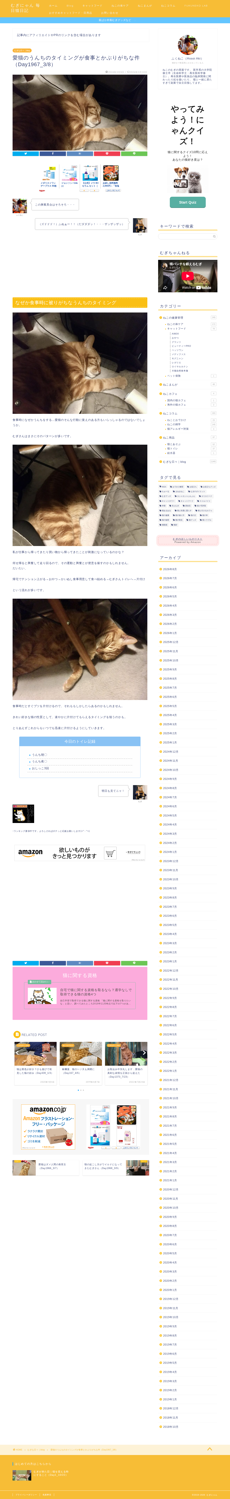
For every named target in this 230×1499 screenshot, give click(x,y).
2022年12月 (171, 970)
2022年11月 (170, 979)
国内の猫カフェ (190, 400)
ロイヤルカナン (180, 366)
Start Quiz (187, 202)
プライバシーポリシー (26, 1495)
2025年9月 (170, 669)
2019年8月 (170, 1335)
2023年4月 (170, 934)
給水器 (190, 453)
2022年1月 (170, 1070)
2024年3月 (170, 833)
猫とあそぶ (191, 444)
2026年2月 (170, 623)
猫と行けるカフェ (205, 511)
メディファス (179, 354)
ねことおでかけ (191, 420)
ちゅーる (165, 491)
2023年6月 (170, 915)
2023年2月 (170, 952)
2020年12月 (171, 1189)
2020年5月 (170, 1253)
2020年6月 (170, 1244)
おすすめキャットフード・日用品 (70, 12)
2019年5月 (170, 1362)
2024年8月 (170, 788)
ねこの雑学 (191, 424)
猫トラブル (206, 520)
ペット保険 (190, 376)
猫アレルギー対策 (190, 429)
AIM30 (175, 334)
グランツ (176, 342)
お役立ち (193, 487)
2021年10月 (171, 1098)
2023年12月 (171, 861)
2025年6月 (170, 696)
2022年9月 (170, 998)
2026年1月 (170, 633)
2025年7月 (170, 687)
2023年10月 (171, 879)
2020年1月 (170, 1289)
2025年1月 (170, 742)
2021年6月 (170, 1134)
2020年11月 (170, 1198)
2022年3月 (170, 1052)
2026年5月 (170, 596)
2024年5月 (170, 815)
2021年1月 (170, 1180)
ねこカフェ (188, 393)
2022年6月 (170, 1025)
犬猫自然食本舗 (180, 370)
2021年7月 (170, 1125)
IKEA (164, 487)
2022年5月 (170, 1034)
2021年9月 (170, 1107)
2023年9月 (170, 888)
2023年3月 (170, 943)
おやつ (175, 338)
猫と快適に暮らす (184, 511)
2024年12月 (171, 751)
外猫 (163, 506)
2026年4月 (170, 605)
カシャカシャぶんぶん (186, 496)
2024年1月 (170, 851)
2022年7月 (170, 1016)
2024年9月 (170, 778)
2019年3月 (170, 1381)
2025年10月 (171, 660)
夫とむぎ (175, 506)
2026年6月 (170, 587)
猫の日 (193, 515)
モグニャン (177, 358)
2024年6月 (170, 806)
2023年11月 (170, 870)
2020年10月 (171, 1207)
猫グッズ (192, 520)
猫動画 (164, 525)
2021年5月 (170, 1143)
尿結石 (188, 506)
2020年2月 (170, 1280)
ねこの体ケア (120, 5)
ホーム (53, 5)
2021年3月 (170, 1162)
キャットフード (92, 5)
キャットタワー (168, 501)
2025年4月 (170, 715)
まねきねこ (179, 491)
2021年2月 (170, 1171)
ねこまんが (145, 5)
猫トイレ (191, 448)
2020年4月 (170, 1262)
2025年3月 (170, 724)
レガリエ (176, 362)
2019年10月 (171, 1317)
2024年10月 (171, 769)
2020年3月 (170, 1271)
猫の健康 (165, 515)
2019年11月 (170, 1308)
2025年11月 (170, 651)
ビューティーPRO (181, 346)
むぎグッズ (166, 496)
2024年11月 (170, 760)
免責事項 (47, 1495)
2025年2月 (170, 733)
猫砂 (175, 525)
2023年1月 (170, 961)
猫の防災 (179, 520)
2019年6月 (170, 1353)
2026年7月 (170, 578)
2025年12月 (171, 642)
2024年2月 (170, 842)
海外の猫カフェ (190, 404)
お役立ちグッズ (209, 487)
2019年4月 (170, 1371)
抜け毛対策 (201, 506)
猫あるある (166, 511)
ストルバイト (205, 501)
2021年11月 (170, 1089)
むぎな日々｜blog (22, 50)
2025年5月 (170, 706)
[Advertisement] (80, 264)
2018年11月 (170, 1417)
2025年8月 (170, 678)
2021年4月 (170, 1153)
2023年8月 (170, 897)
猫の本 (205, 515)
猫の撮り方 (179, 515)
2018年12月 (171, 1408)
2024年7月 (170, 797)
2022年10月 (171, 988)
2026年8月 (170, 569)
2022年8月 (170, 1007)
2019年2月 (170, 1390)
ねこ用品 (189, 437)
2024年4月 (170, 824)
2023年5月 (170, 924)
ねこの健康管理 (189, 317)
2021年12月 (171, 1080)
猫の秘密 (165, 520)
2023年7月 (170, 906)
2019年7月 (170, 1344)
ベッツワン (177, 350)
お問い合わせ (109, 12)
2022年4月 (170, 1043)
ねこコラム (168, 5)
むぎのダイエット (198, 491)
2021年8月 (170, 1116)
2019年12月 (171, 1298)
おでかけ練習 (177, 487)
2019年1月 (170, 1399)
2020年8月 (170, 1225)
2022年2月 (170, 1061)
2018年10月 (171, 1426)
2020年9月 (170, 1216)
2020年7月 (170, 1235)
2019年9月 (170, 1326)
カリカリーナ (206, 496)
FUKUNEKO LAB (196, 5)
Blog (70, 5)
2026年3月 (170, 614)
